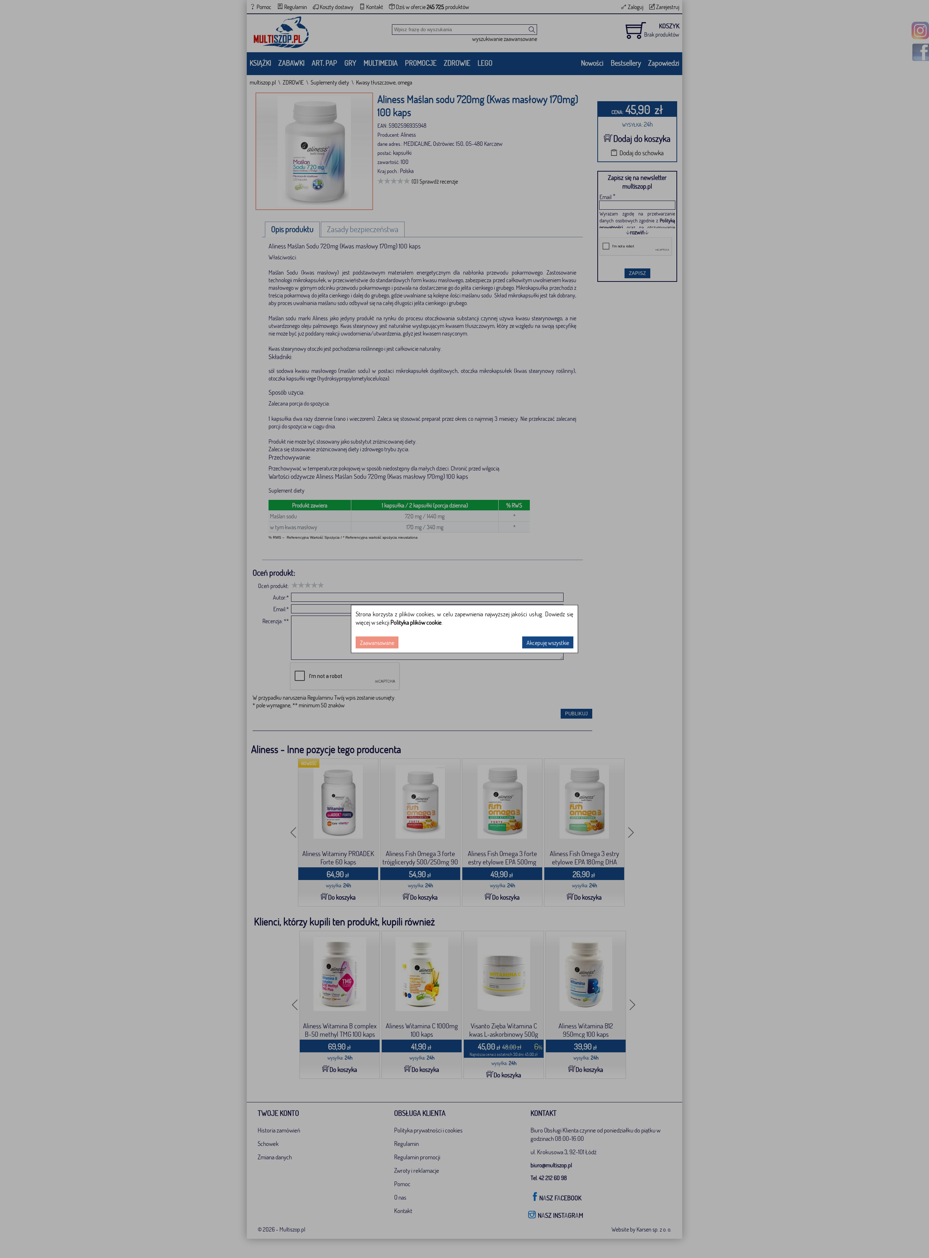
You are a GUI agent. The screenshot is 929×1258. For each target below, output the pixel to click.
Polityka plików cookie (416, 622)
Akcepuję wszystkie (548, 642)
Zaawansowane (377, 642)
